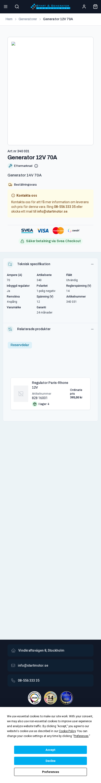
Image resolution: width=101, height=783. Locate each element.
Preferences (50, 772)
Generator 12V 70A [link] (58, 19)
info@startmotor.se (52, 211)
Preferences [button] (81, 736)
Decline (50, 761)
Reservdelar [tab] (20, 345)
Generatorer (28, 19)
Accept (50, 750)
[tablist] (20, 345)
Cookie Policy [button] (67, 731)
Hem (9, 19)
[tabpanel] (50, 392)
